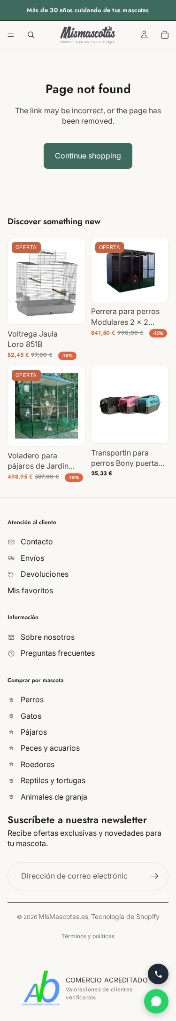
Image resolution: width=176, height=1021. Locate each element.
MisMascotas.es (63, 916)
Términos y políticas (88, 936)
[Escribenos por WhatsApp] (156, 1001)
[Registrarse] (154, 876)
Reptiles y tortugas (52, 780)
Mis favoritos (30, 590)
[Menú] (11, 35)
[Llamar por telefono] (158, 974)
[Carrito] (164, 34)
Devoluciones (44, 574)
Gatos (30, 716)
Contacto (36, 542)
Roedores (36, 764)
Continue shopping (88, 155)
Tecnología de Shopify (125, 916)
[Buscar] (31, 34)
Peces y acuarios (49, 748)
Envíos (31, 558)
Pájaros (33, 732)
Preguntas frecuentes (57, 653)
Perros (31, 699)
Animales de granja (53, 796)
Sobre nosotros (47, 637)
